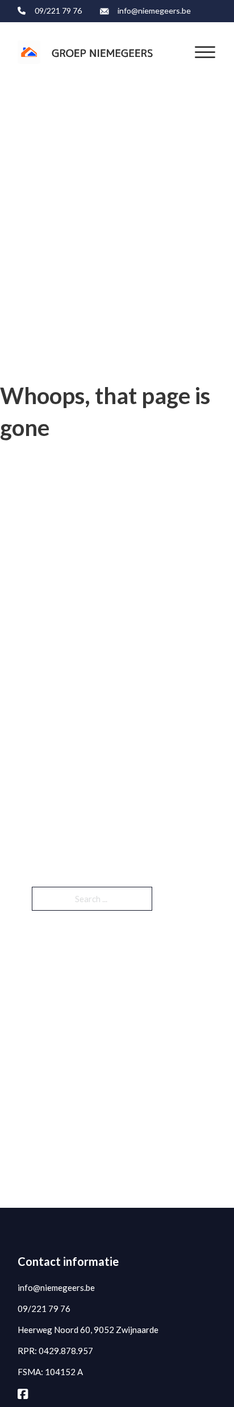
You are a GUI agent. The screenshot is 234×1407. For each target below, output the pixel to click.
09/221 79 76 (58, 10)
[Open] (205, 52)
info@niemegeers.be (154, 10)
